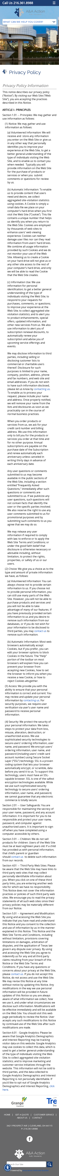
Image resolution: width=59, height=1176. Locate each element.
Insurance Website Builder (36, 1170)
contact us (40, 631)
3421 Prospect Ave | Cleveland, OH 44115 (29, 1125)
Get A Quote (22, 1114)
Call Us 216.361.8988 (17, 3)
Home (7, 1114)
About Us (22, 1117)
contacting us (42, 389)
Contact (37, 1117)
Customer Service (44, 1114)
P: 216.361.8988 (29, 1128)
